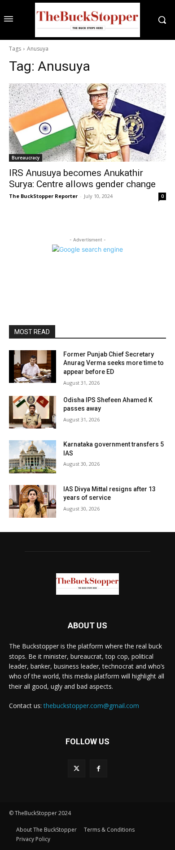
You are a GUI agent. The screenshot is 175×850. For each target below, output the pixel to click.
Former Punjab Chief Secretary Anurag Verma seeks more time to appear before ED (113, 363)
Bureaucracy (25, 158)
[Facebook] (98, 768)
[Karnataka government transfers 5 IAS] (32, 456)
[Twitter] (76, 768)
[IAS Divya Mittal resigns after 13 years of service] (32, 501)
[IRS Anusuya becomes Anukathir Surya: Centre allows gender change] (87, 122)
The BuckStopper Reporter (43, 196)
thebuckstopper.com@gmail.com (91, 705)
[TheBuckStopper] (87, 20)
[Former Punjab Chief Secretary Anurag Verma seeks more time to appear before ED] (32, 366)
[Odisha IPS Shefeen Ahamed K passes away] (32, 412)
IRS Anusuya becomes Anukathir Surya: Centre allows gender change (82, 178)
